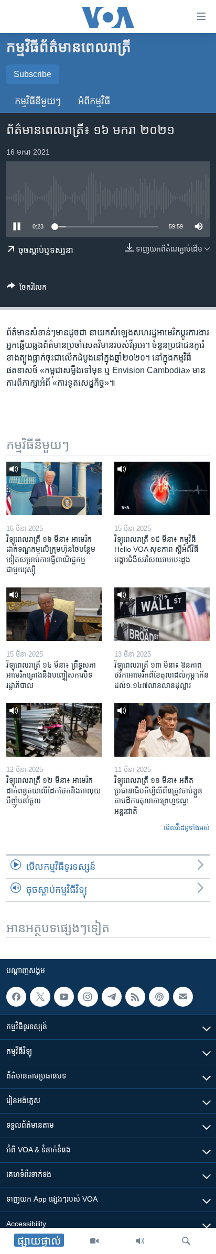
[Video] (94, 1241)
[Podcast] (159, 997)
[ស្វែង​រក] (186, 1241)
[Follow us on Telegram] (112, 997)
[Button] (27, 289)
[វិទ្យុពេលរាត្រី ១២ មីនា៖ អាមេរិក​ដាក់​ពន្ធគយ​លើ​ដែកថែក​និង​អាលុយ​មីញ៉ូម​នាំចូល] (54, 730)
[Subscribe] (183, 997)
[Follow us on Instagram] (88, 997)
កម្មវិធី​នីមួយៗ (38, 101)
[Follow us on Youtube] (64, 997)
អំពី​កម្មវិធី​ (94, 101)
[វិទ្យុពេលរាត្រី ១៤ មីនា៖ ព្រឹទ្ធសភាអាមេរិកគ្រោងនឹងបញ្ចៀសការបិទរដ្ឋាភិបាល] (54, 614)
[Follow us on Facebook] (16, 997)
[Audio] (140, 1241)
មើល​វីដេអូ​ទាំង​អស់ (187, 828)
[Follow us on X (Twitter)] (40, 997)
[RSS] (135, 997)
